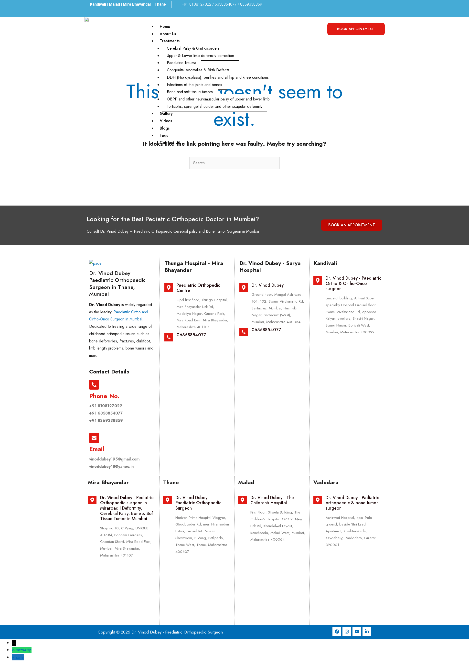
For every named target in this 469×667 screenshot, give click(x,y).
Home (165, 26)
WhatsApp (22, 650)
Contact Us (170, 142)
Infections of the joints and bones (194, 84)
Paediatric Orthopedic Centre (198, 288)
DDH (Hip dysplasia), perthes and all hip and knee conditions (218, 77)
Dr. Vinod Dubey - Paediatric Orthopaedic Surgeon (198, 502)
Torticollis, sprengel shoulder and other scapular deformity (214, 106)
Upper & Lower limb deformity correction (200, 55)
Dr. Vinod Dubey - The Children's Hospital (272, 500)
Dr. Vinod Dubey (268, 285)
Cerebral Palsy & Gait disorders (193, 48)
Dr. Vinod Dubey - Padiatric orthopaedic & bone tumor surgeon (352, 502)
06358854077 (191, 335)
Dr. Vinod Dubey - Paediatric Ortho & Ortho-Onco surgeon (353, 283)
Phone (18, 657)
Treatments (170, 41)
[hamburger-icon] (317, 28)
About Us (168, 34)
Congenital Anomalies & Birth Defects (198, 70)
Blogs (165, 128)
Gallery (166, 113)
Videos (166, 121)
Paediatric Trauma (181, 63)
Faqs (164, 135)
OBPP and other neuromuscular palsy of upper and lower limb (218, 99)
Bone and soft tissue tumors (190, 92)
